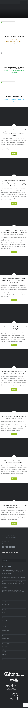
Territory (4, 617)
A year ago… (4, 587)
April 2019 (4, 657)
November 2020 (5, 630)
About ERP (4, 601)
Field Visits (4, 607)
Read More (14, 153)
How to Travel (5, 609)
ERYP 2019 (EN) (5, 604)
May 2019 (4, 654)
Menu (24, 2)
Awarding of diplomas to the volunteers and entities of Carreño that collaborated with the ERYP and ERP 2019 (13, 591)
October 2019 (5, 641)
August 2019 (4, 646)
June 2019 (4, 651)
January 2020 (4, 633)
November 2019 (5, 638)
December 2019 (5, 635)
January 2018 (4, 659)
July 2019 (4, 649)
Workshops (4, 620)
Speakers (4, 615)
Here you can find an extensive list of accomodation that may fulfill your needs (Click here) (14, 41)
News (3, 612)
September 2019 (5, 643)
